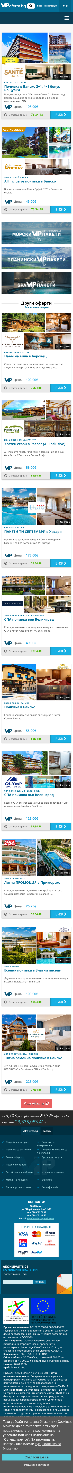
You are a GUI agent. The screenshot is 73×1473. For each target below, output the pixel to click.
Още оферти (34, 1103)
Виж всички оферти (36, 307)
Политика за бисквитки (18, 1149)
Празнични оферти (15, 1164)
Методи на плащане (16, 1179)
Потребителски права (17, 1142)
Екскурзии (46, 1179)
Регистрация (50, 6)
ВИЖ (59, 114)
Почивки (46, 1164)
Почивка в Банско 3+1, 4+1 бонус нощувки (32, 88)
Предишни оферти (51, 1157)
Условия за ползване (52, 1172)
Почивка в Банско (19, 707)
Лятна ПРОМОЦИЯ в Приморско (32, 882)
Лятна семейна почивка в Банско (33, 1058)
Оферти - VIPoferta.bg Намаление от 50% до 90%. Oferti (13, 6)
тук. (38, 1444)
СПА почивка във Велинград (29, 619)
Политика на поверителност (46, 1143)
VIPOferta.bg (30, 1131)
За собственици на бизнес (19, 1172)
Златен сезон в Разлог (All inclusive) (34, 444)
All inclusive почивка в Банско (30, 181)
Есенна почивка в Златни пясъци (32, 970)
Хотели (47, 1131)
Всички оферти (13, 1157)
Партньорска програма (18, 1187)
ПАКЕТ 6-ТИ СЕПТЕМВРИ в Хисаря (33, 531)
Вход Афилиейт (49, 1187)
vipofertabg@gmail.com (40, 1218)
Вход (39, 6)
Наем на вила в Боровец (25, 356)
